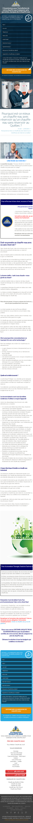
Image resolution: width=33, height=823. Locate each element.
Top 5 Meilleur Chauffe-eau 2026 (16, 744)
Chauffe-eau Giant (16, 784)
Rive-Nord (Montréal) (16, 753)
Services (27, 806)
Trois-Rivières (16, 766)
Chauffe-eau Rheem (15, 789)
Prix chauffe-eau (17, 806)
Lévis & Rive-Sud (16, 759)
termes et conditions (26, 75)
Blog (17, 808)
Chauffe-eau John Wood (16, 787)
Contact (23, 808)
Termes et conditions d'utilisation (19, 820)
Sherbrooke (16, 765)
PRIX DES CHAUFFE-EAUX (16, 741)
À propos (7, 820)
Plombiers (10, 808)
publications (26, 128)
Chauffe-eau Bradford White (16, 782)
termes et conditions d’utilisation (20, 717)
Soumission (6, 806)
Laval (15, 763)
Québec (16, 758)
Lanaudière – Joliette (15, 761)
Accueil (20, 128)
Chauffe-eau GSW (16, 785)
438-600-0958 (16, 775)
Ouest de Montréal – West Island (16, 756)
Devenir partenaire (16, 810)
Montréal (15, 751)
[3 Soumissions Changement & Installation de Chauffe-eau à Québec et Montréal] (15, 3)
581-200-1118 (16, 771)
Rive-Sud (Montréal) (16, 754)
